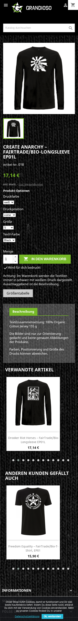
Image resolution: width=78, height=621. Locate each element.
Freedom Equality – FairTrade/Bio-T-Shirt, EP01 (33, 548)
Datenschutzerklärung (27, 616)
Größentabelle (18, 293)
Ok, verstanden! (52, 616)
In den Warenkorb (45, 258)
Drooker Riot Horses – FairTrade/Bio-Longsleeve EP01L (33, 440)
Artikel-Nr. (10, 165)
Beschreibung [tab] (23, 311)
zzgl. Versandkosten (31, 184)
